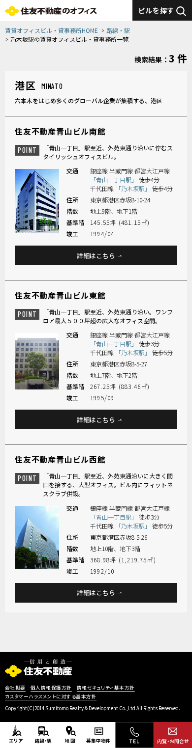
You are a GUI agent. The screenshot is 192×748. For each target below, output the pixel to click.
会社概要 (15, 688)
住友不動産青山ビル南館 (60, 131)
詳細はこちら (96, 255)
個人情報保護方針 (51, 688)
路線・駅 (118, 30)
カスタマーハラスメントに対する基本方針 (50, 696)
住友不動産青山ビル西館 (60, 459)
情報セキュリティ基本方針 (106, 688)
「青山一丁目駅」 (114, 179)
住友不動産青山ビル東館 (60, 295)
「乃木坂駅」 (133, 188)
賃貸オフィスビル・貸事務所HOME (51, 30)
